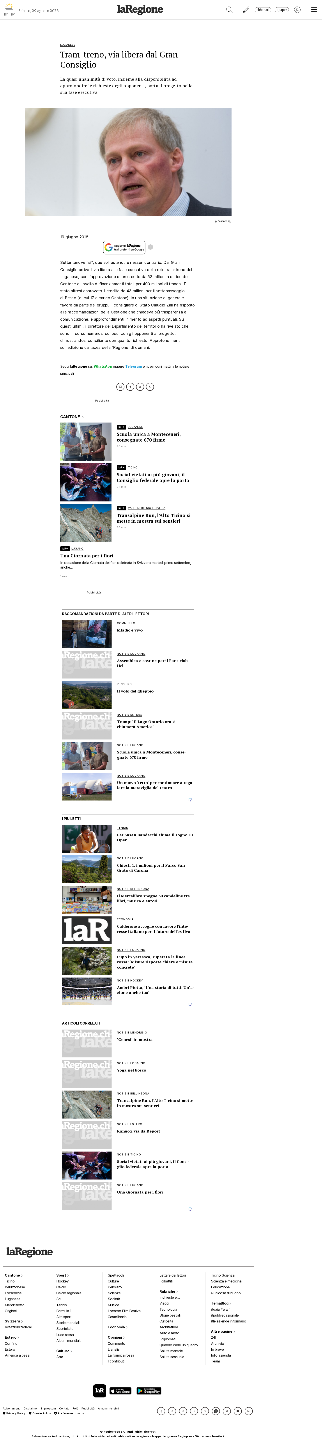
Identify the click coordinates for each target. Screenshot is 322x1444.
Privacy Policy (15, 1413)
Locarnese (13, 1293)
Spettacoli (116, 1275)
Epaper (282, 10)
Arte (59, 1357)
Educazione (220, 1287)
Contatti (64, 1408)
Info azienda (221, 1355)
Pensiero (115, 1287)
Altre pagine (222, 1331)
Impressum (48, 1408)
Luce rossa (65, 1335)
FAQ (75, 1408)
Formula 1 (63, 1311)
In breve (217, 1349)
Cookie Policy (41, 1413)
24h (214, 1337)
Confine (11, 1343)
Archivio (217, 1343)
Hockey (62, 1281)
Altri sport (63, 1317)
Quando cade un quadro (178, 1345)
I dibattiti (166, 1281)
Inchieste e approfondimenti (172, 1297)
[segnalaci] (246, 9)
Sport (61, 1275)
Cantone (13, 1275)
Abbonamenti (11, 1408)
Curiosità (166, 1321)
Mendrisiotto (15, 1305)
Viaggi (164, 1303)
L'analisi (114, 1349)
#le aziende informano (228, 1321)
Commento (116, 1343)
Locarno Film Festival (124, 1311)
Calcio (61, 1287)
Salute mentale (171, 1351)
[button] (161, 1411)
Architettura (168, 1327)
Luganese (12, 1299)
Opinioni (115, 1337)
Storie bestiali (169, 1315)
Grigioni (11, 1311)
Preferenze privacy (70, 1413)
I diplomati (167, 1339)
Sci (58, 1299)
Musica (113, 1305)
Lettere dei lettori (172, 1275)
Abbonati (263, 10)
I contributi (116, 1361)
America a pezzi (17, 1355)
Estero (11, 1337)
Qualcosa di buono (226, 1293)
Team (215, 1361)
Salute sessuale (171, 1357)
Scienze (114, 1293)
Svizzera (13, 1321)
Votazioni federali (18, 1327)
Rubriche (167, 1291)
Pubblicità (88, 1408)
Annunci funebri (108, 1408)
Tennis (61, 1305)
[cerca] (229, 9)
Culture (63, 1351)
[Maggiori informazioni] (150, 247)
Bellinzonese (15, 1287)
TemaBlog (220, 1303)
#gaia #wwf (220, 1309)
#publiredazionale (225, 1315)
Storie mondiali (68, 1322)
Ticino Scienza (223, 1275)
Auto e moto (169, 1333)
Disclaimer (31, 1408)
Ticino (10, 1281)
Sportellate (64, 1328)
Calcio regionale (68, 1293)
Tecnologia (168, 1309)
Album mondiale (68, 1340)
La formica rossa (121, 1355)
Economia (117, 1327)
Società (114, 1299)
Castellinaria (117, 1317)
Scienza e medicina (226, 1281)
